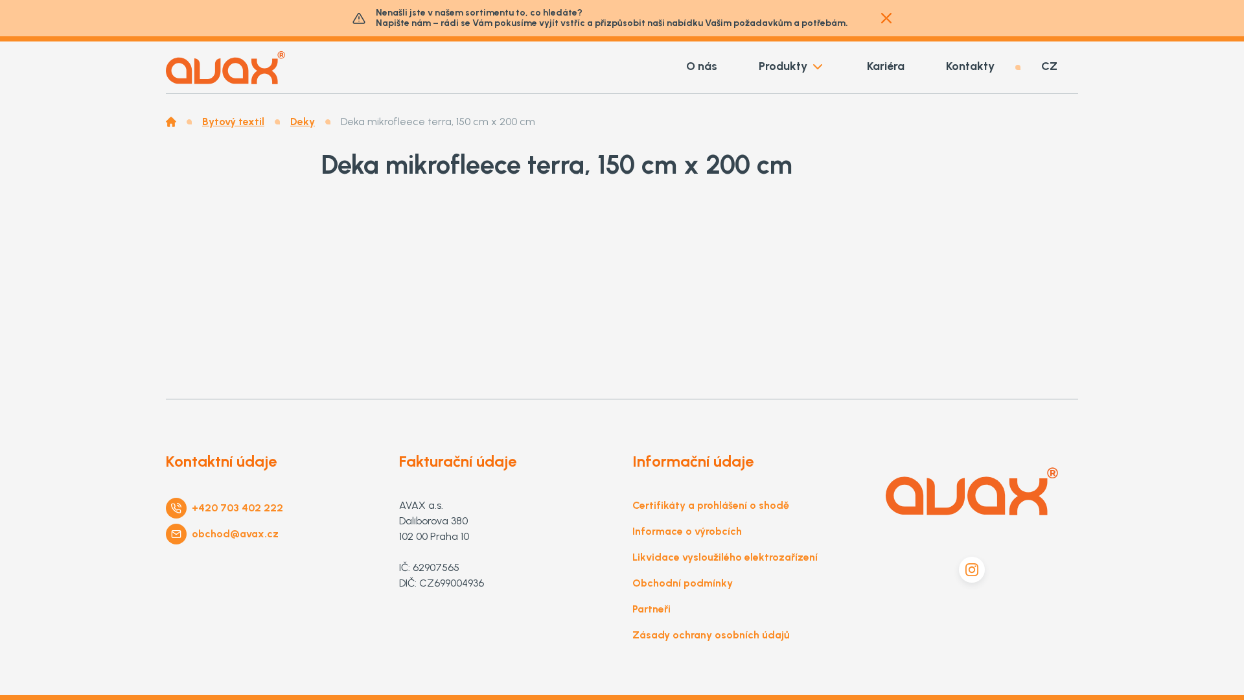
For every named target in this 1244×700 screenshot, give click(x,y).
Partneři (651, 609)
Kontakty (970, 66)
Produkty (783, 66)
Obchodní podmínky (682, 583)
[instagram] (972, 570)
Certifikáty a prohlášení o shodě (710, 505)
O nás (701, 66)
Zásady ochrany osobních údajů (711, 635)
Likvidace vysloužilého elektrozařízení (725, 557)
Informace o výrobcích (687, 531)
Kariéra (885, 66)
